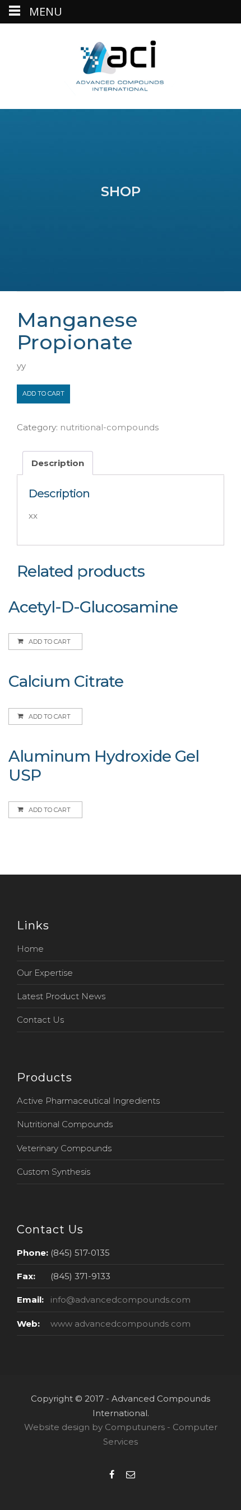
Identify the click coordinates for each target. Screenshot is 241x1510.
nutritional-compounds (109, 427)
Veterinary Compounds (64, 1148)
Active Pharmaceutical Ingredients (88, 1100)
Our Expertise (45, 972)
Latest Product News (61, 996)
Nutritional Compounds (65, 1124)
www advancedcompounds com (120, 1323)
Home (30, 948)
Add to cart (43, 393)
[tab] (57, 463)
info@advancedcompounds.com (120, 1299)
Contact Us (40, 1019)
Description (57, 463)
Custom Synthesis (53, 1171)
